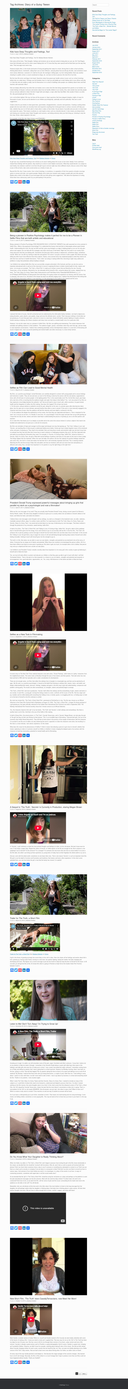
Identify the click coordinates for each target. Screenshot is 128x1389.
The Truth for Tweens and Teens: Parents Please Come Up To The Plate (104, 19)
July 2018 (95, 45)
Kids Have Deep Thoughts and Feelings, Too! (23, 158)
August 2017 (96, 51)
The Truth (95, 134)
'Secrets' (94, 84)
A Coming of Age (97, 91)
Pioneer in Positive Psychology (101, 117)
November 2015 (96, 68)
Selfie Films (95, 126)
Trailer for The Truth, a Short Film (25, 918)
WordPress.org (96, 149)
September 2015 (97, 72)
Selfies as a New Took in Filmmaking (26, 634)
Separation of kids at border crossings (103, 128)
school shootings (97, 120)
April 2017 (95, 57)
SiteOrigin (62, 1385)
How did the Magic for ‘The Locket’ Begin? (104, 30)
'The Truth (95, 88)
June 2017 (95, 53)
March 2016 (95, 67)
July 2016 (95, 65)
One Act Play (96, 113)
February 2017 (96, 59)
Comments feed (97, 147)
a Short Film (95, 93)
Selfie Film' (95, 124)
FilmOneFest (96, 103)
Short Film (95, 130)
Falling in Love (96, 99)
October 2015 (96, 70)
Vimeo (53, 158)
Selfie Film (95, 122)
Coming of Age (96, 95)
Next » (84, 1373)
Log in (94, 143)
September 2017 (97, 49)
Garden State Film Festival (100, 105)
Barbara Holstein (29, 54)
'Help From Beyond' (98, 82)
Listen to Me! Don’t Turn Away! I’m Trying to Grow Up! (34, 1023)
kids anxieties (96, 107)
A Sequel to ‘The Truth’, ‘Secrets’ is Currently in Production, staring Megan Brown (46, 807)
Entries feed (95, 145)
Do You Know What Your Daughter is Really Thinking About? (37, 1156)
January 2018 (96, 47)
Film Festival (96, 101)
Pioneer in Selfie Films (98, 119)
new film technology (98, 109)
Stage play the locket (98, 132)
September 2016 (97, 61)
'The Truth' (95, 89)
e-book (94, 97)
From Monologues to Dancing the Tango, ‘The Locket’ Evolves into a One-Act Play (104, 23)
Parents (94, 115)
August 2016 (96, 63)
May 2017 (95, 55)
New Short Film (96, 111)
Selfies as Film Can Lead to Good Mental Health (31, 387)
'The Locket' (95, 86)
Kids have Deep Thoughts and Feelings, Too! (30, 51)
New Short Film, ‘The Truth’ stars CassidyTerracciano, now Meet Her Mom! (43, 1298)
